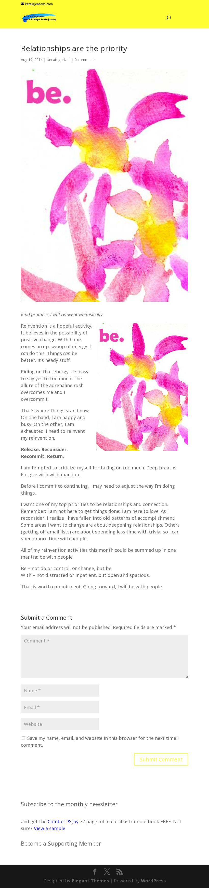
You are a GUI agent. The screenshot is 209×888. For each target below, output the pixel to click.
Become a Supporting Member (61, 843)
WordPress (153, 881)
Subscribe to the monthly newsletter (69, 804)
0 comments (85, 59)
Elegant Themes (90, 881)
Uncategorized (59, 59)
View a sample (49, 828)
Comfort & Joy (63, 821)
